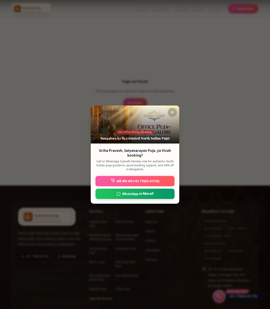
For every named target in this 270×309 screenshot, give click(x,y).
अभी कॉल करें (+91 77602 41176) (137, 181)
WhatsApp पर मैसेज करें (137, 194)
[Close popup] (172, 112)
